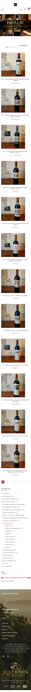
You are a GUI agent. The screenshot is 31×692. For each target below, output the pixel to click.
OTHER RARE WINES (7, 550)
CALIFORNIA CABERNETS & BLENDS (12, 504)
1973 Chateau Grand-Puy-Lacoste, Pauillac (15, 365)
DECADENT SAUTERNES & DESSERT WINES (14, 518)
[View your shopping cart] (28, 10)
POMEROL (8, 534)
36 (15, 47)
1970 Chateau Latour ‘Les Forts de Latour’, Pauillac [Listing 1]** (15, 260)
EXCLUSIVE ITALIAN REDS (9, 520)
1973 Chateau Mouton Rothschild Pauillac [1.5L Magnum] (15, 400)
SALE (3, 563)
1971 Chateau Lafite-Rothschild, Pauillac (15, 330)
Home (5, 26)
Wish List (4, 629)
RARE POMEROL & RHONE (9, 507)
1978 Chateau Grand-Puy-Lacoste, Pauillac (15, 436)
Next (15, 485)
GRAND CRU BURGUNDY (8, 501)
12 (10, 47)
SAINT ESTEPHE (9, 539)
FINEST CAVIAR (6, 558)
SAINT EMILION (9, 536)
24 (13, 47)
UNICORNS (5, 493)
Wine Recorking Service (8, 635)
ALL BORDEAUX (13, 26)
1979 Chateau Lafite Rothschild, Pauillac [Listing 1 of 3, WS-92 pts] (15, 471)
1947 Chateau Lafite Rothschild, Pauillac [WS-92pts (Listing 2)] (16, 115)
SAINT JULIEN (9, 542)
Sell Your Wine (6, 626)
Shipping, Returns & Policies (10, 632)
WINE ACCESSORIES (7, 561)
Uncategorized (6, 566)
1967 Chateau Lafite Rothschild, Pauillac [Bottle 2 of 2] (15, 188)
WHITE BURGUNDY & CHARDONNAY (12, 510)
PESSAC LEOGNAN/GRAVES (12, 528)
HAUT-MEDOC (9, 544)
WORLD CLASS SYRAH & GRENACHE (12, 515)
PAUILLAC (23, 26)
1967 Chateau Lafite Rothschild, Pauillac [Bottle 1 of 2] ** (15, 152)
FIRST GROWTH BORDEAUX (9, 499)
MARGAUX (8, 531)
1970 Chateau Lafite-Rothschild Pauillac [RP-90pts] (15, 224)
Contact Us (5, 623)
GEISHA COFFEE (6, 555)
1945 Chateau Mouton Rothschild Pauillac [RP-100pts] (15, 79)
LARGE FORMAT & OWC (8, 552)
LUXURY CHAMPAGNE (8, 512)
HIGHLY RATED (6, 496)
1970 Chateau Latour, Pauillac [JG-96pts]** (15, 295)
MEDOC (7, 547)
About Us (4, 639)
